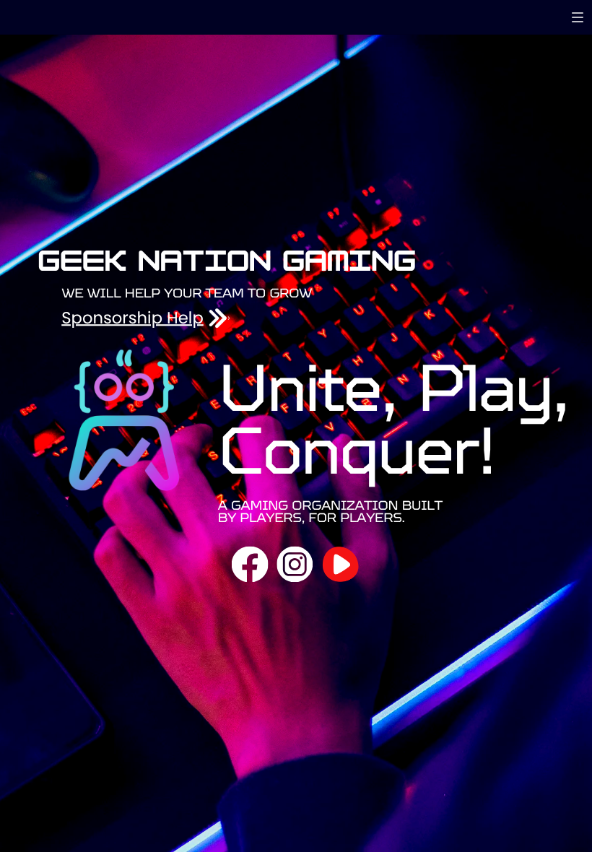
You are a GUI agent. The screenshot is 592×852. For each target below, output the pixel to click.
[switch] (577, 17)
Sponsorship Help (132, 318)
